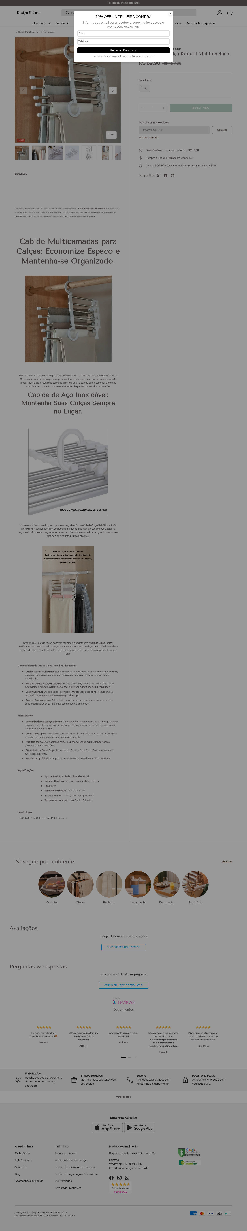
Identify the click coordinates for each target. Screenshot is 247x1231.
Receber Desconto (123, 50)
